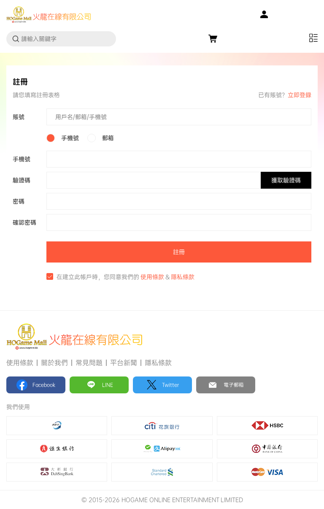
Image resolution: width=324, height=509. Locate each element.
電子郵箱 (234, 385)
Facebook (43, 385)
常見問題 (89, 362)
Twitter (170, 385)
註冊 (179, 252)
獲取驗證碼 (286, 180)
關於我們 (54, 362)
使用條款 (152, 277)
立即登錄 (299, 95)
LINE (107, 385)
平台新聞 (123, 362)
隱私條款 (182, 277)
